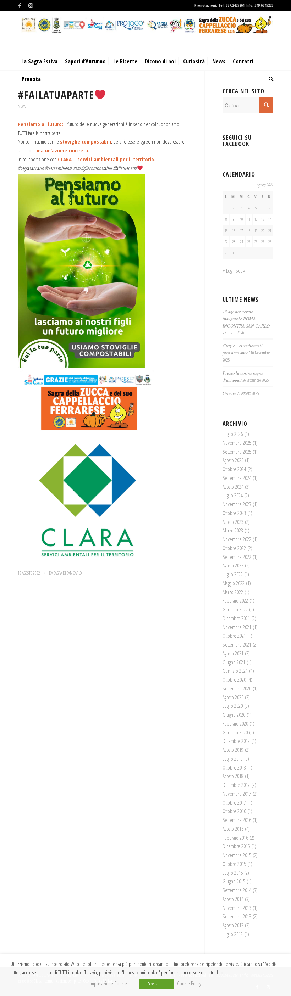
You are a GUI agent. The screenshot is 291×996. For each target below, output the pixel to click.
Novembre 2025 (237, 442)
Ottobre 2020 (234, 679)
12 (255, 219)
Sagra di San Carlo (68, 573)
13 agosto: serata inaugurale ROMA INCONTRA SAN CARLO (246, 318)
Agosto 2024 (233, 486)
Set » (240, 270)
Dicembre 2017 (236, 784)
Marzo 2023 (233, 530)
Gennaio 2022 (235, 609)
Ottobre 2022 (234, 548)
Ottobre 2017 (234, 802)
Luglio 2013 (233, 934)
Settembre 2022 (237, 556)
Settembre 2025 (237, 451)
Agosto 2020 (233, 697)
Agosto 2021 (233, 653)
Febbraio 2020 (235, 723)
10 (241, 219)
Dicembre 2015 (236, 846)
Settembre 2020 (237, 688)
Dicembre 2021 (236, 618)
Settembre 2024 (237, 477)
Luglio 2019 (233, 758)
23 (233, 241)
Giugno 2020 (234, 714)
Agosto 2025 (233, 460)
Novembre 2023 (237, 504)
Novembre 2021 (237, 627)
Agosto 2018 (233, 775)
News (22, 106)
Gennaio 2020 (235, 732)
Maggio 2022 (234, 583)
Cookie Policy (189, 983)
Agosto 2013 (233, 925)
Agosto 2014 (233, 898)
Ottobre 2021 (234, 635)
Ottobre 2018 (234, 767)
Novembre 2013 (237, 907)
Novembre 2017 (237, 793)
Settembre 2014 (237, 890)
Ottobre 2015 (234, 863)
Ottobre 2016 (234, 811)
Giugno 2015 (234, 881)
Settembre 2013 (237, 916)
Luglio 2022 (233, 574)
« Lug (227, 270)
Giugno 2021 (234, 662)
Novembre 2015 (237, 854)
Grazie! (229, 393)
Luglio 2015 (233, 872)
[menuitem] (39, 61)
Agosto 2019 (233, 749)
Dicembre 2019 (236, 740)
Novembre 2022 (237, 539)
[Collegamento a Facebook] (20, 5)
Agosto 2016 (233, 828)
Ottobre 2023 (234, 512)
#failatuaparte (56, 95)
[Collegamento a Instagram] (30, 5)
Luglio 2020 (233, 705)
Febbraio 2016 (235, 837)
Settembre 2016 (237, 819)
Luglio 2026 (233, 433)
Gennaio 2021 (235, 670)
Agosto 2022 (233, 565)
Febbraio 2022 (235, 600)
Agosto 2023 (233, 521)
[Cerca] (269, 79)
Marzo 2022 (233, 591)
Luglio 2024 (233, 495)
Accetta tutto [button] (156, 983)
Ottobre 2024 (234, 468)
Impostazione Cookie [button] (108, 983)
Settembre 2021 (237, 644)
